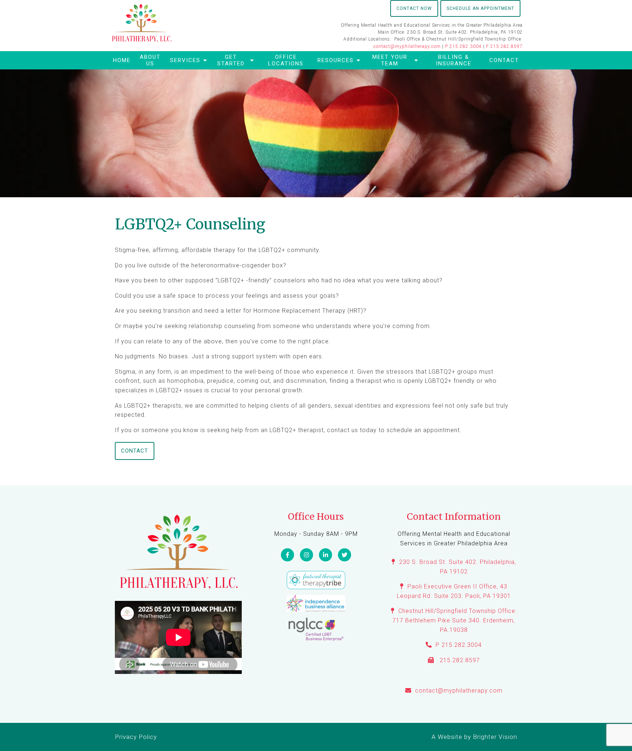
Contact (504, 60)
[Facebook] (287, 554)
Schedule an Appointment (480, 8)
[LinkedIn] (325, 554)
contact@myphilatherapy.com (407, 46)
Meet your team (389, 60)
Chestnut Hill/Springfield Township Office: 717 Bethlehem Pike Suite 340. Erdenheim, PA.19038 (454, 620)
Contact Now (414, 8)
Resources (335, 60)
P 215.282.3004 (463, 46)
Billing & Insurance (453, 60)
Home (122, 60)
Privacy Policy (136, 736)
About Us (150, 60)
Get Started (231, 60)
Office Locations (286, 60)
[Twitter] (344, 554)
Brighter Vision (495, 736)
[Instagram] (306, 554)
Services (185, 60)
